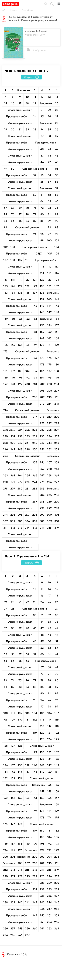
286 (56, 495)
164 (56, 338)
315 (34, 528)
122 (42, 280)
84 (12, 221)
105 (49, 253)
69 (20, 208)
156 (49, 325)
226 (34, 430)
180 (56, 364)
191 (20, 377)
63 (56, 195)
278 (5, 488)
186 (42, 371)
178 (42, 364)
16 (12, 103)
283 (42, 488)
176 (49, 358)
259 (42, 469)
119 (20, 280)
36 (56, 129)
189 (5, 377)
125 (5, 286)
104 (56, 247)
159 (42, 332)
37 (42, 136)
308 (42, 521)
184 (27, 371)
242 (34, 443)
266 (34, 475)
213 (12, 870)
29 (5, 129)
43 (42, 155)
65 (49, 201)
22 (49, 110)
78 (27, 214)
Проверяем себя (16, 116)
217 (35, 417)
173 (5, 351)
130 (42, 286)
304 (12, 521)
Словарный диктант (20, 110)
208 (34, 397)
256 (42, 462)
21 (42, 110)
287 (34, 501)
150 (12, 319)
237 (56, 436)
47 (49, 162)
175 (42, 358)
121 (35, 280)
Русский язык (28, 10)
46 (42, 162)
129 (34, 286)
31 (20, 129)
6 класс (13, 10)
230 (5, 436)
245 (56, 443)
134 (12, 293)
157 (57, 325)
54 (49, 175)
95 (42, 234)
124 (56, 280)
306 (27, 521)
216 (5, 410)
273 (27, 482)
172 (57, 345)
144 (49, 306)
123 (49, 280)
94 (34, 234)
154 (56, 319)
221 (42, 423)
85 (20, 221)
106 (56, 253)
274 (34, 482)
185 (34, 371)
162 (42, 338)
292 (49, 508)
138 (42, 293)
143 (42, 306)
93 (56, 227)
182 (12, 371)
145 (56, 306)
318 (49, 528)
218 (42, 417)
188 (56, 371)
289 (49, 501)
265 (27, 475)
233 (27, 436)
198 (12, 384)
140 (49, 299)
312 (12, 528)
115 (49, 273)
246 (5, 449)
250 (34, 449)
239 (12, 443)
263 (12, 475)
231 (12, 436)
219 (49, 417)
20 (56, 103)
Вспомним (23, 90)
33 (34, 129)
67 (5, 208)
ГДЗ (3, 10)
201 (34, 384)
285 (49, 495)
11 (34, 97)
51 (56, 169)
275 (42, 482)
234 (34, 436)
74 (56, 208)
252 (49, 449)
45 (56, 155)
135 (20, 293)
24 (34, 116)
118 (13, 280)
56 (42, 182)
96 (56, 700)
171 (49, 345)
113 (57, 266)
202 (42, 384)
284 (42, 495)
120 (27, 280)
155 (42, 325)
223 (56, 423)
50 (12, 169)
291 (42, 508)
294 (5, 515)
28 (56, 123)
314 (27, 528)
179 (49, 364)
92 (49, 227)
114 (42, 273)
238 (5, 443)
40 (42, 149)
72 (42, 208)
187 (49, 371)
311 (5, 528)
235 (42, 436)
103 (12, 247)
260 (49, 469)
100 (49, 240)
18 (27, 103)
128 (27, 286)
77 (20, 214)
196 (56, 377)
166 (12, 345)
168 (27, 345)
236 (49, 436)
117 (5, 280)
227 (42, 430)
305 (19, 521)
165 (5, 345)
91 (5, 227)
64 (42, 201)
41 (49, 149)
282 (34, 488)
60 (34, 195)
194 (42, 377)
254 (5, 456)
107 (5, 260)
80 (42, 214)
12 (42, 97)
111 (42, 266)
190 (12, 377)
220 (56, 417)
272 (20, 482)
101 (57, 240)
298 (34, 515)
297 (27, 515)
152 (27, 319)
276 (49, 482)
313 (20, 528)
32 (27, 129)
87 (34, 221)
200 (27, 384)
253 (56, 449)
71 (34, 208)
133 (5, 293)
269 (56, 475)
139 (42, 299)
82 (56, 214)
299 (42, 515)
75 (5, 214)
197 (5, 384)
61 (42, 195)
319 (56, 528)
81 (49, 214)
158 (34, 332)
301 (56, 515)
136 (27, 293)
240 (20, 443)
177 (57, 358)
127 (20, 286)
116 (57, 273)
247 (12, 449)
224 (19, 430)
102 (5, 247)
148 (56, 312)
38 (49, 136)
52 (34, 175)
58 (56, 182)
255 (34, 462)
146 (42, 312)
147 (49, 312)
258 (56, 462)
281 (27, 488)
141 (57, 299)
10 (27, 97)
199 (20, 384)
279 (12, 488)
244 (49, 443)
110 (27, 260)
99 (42, 240)
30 (12, 129)
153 (34, 319)
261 (56, 469)
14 (56, 97)
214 (49, 404)
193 (34, 377)
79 (34, 214)
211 (57, 397)
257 (49, 462)
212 (42, 404)
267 (42, 475)
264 (19, 475)
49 (5, 169)
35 (49, 129)
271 (12, 482)
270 (5, 482)
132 (56, 286)
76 (12, 214)
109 (20, 260)
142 (34, 306)
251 (42, 449)
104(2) (38, 253)
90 (56, 221)
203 (49, 384)
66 (56, 201)
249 (27, 449)
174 (34, 358)
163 (49, 338)
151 (20, 319)
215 (56, 404)
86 (27, 221)
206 (49, 391)
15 (5, 103)
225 (27, 430)
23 (56, 110)
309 (49, 521)
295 (12, 515)
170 (42, 345)
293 (56, 508)
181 (5, 371)
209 (42, 397)
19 (34, 103)
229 (56, 430)
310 (56, 521)
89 (49, 221)
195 (49, 377)
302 (5, 521)
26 (49, 116)
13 (49, 97)
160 (49, 332)
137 (35, 293)
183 (20, 371)
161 (57, 332)
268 (49, 475)
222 (49, 423)
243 (42, 443)
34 (42, 129)
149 (5, 319)
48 (56, 162)
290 (56, 501)
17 (20, 103)
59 (56, 188)
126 (12, 286)
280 (19, 488)
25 (42, 116)
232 (20, 436)
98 (56, 234)
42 (56, 149)
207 (56, 391)
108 (12, 260)
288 (42, 501)
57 (49, 182)
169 (34, 345)
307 (34, 521)
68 (12, 208)
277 (56, 482)
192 (27, 377)
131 (49, 286)
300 (49, 515)
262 (5, 475)
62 (49, 195)
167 (20, 345)
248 (19, 449)
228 (49, 430)
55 (56, 175)
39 (56, 136)
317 (42, 528)
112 (49, 266)
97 (49, 234)
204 (56, 384)
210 (49, 397)
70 (27, 208)
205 (42, 391)
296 (20, 515)
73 (49, 208)
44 (49, 155)
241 (27, 443)
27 (56, 116)
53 (42, 175)
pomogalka (10, 4)
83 (5, 221)
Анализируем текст (20, 123)
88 (42, 221)
